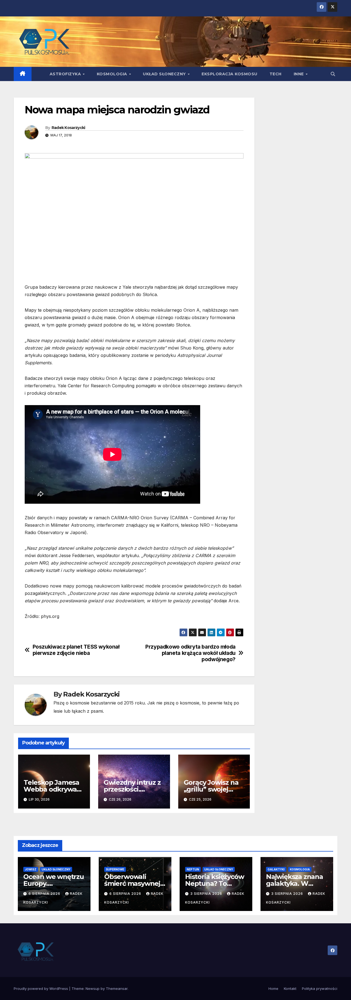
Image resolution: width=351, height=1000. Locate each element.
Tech (276, 73)
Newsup (93, 988)
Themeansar (117, 988)
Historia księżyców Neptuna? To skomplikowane (214, 883)
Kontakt (290, 988)
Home (273, 988)
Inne (299, 73)
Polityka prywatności (319, 988)
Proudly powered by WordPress (41, 988)
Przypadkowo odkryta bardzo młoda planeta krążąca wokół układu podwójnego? (190, 653)
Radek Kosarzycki (68, 127)
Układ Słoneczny (165, 73)
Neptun (193, 869)
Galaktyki (276, 869)
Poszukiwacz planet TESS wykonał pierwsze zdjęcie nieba (76, 650)
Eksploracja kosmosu (229, 73)
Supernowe (115, 869)
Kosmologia (113, 73)
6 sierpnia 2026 (45, 894)
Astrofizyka (66, 73)
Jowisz (30, 869)
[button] (333, 74)
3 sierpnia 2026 (206, 894)
